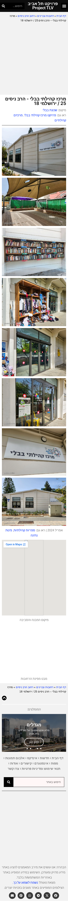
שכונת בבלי (50, 110)
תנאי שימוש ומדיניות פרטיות (41, 769)
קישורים (26, 763)
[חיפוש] (3, 6)
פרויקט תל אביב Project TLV (43, 5)
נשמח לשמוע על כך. (25, 882)
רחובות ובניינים (45, 15)
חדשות (44, 758)
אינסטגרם (41, 763)
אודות (14, 763)
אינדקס (32, 758)
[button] (64, 6)
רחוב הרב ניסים (26, 15)
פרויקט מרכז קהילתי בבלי (40, 115)
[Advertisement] (34, 59)
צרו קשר (13, 769)
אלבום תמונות (15, 758)
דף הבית (61, 15)
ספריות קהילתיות (24, 530)
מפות (54, 763)
